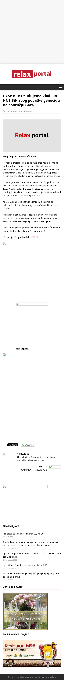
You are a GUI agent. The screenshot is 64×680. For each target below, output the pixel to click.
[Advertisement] (32, 32)
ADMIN (29, 111)
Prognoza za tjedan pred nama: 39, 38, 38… (24, 533)
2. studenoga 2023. (13, 111)
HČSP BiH (34, 237)
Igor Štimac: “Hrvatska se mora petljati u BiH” (25, 565)
